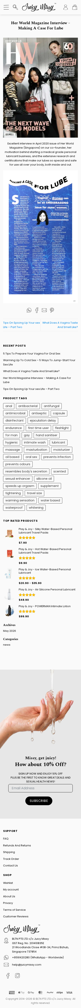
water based (50, 500)
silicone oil (44, 479)
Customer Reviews (15, 916)
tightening (13, 493)
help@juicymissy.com (26, 964)
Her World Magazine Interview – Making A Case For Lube (37, 380)
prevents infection (57, 457)
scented (59, 471)
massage (12, 450)
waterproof (14, 508)
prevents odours (17, 464)
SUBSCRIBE (39, 800)
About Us (9, 896)
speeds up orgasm (19, 486)
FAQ (6, 838)
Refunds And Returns (17, 845)
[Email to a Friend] (44, 312)
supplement (49, 486)
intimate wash (35, 442)
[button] (6, 7)
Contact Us (10, 865)
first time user (38, 428)
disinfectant (14, 420)
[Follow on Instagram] (17, 976)
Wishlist (8, 883)
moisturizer (61, 450)
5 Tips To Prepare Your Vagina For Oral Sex (31, 353)
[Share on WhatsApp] (29, 312)
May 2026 (9, 631)
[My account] (66, 7)
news (6, 644)
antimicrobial (15, 413)
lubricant (58, 442)
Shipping (9, 852)
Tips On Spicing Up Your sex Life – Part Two (31, 389)
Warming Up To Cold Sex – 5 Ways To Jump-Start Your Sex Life (39, 362)
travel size (34, 493)
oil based (12, 457)
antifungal (51, 406)
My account (11, 889)
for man (11, 435)
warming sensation (19, 500)
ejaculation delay (43, 420)
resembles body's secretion (26, 471)
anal (8, 406)
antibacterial (28, 406)
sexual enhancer (17, 479)
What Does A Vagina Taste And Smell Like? (31, 371)
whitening (36, 508)
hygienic (11, 442)
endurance (13, 428)
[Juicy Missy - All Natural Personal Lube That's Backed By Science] (39, 7)
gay (27, 435)
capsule (59, 413)
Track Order (11, 859)
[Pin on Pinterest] (52, 312)
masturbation (36, 450)
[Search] (15, 7)
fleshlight (62, 428)
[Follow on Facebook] (8, 976)
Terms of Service (14, 910)
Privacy (8, 903)
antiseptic (39, 413)
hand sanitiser (46, 435)
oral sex (31, 457)
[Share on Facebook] (37, 312)
